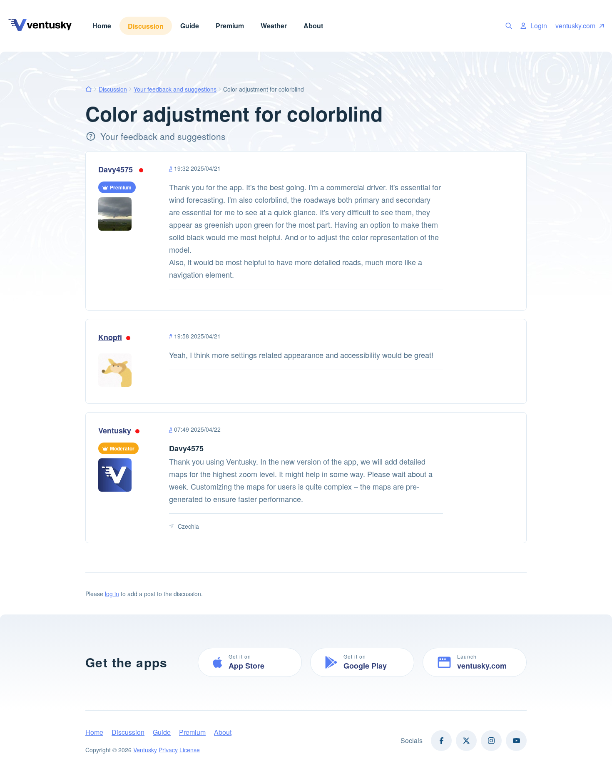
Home (101, 25)
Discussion (146, 26)
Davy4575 (116, 169)
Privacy (168, 750)
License (189, 750)
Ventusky (114, 430)
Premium (230, 25)
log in (112, 593)
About (313, 25)
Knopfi (110, 337)
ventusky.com (575, 25)
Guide (189, 25)
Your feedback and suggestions (175, 89)
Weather (274, 25)
